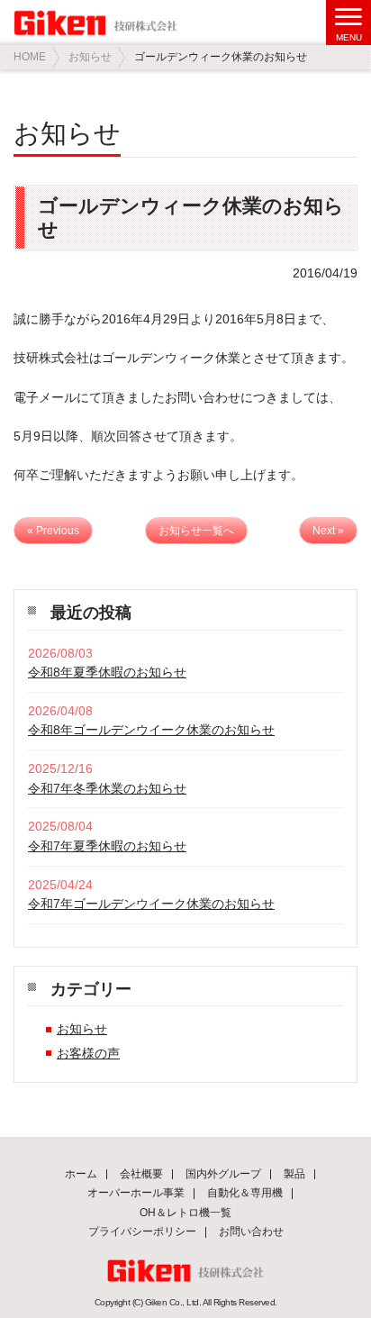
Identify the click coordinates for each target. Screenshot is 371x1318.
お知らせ (90, 56)
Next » (328, 530)
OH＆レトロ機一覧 (185, 1212)
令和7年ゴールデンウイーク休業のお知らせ (151, 903)
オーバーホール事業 (136, 1192)
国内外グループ (223, 1173)
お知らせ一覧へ (196, 530)
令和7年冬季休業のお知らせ (107, 788)
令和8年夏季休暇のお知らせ (107, 672)
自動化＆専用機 (245, 1192)
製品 (294, 1173)
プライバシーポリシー (142, 1231)
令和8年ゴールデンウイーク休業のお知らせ (151, 730)
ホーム (81, 1173)
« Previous (53, 530)
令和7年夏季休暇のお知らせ (107, 846)
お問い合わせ (251, 1231)
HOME (30, 56)
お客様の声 (88, 1053)
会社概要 (141, 1173)
